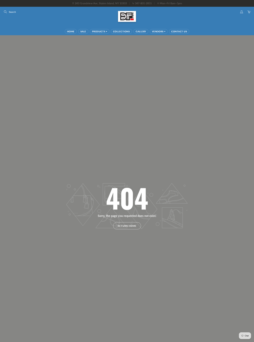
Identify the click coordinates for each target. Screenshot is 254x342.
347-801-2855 (143, 3)
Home (71, 31)
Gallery (141, 31)
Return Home (127, 225)
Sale (83, 31)
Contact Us (179, 31)
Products (99, 31)
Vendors (158, 31)
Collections (121, 31)
